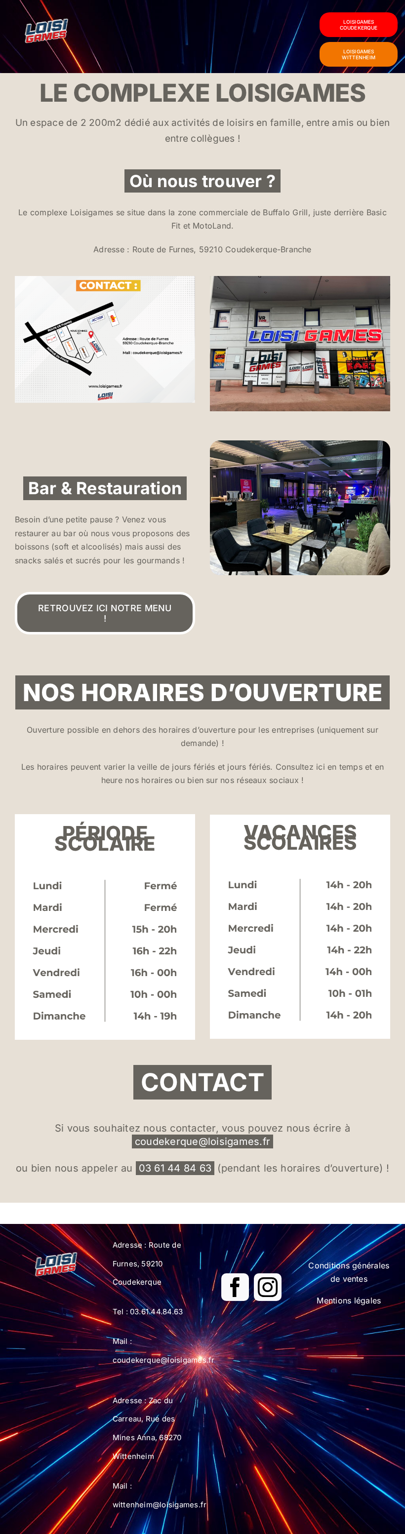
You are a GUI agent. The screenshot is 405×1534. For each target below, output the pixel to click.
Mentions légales (349, 1300)
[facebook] (235, 1287)
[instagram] (268, 1287)
